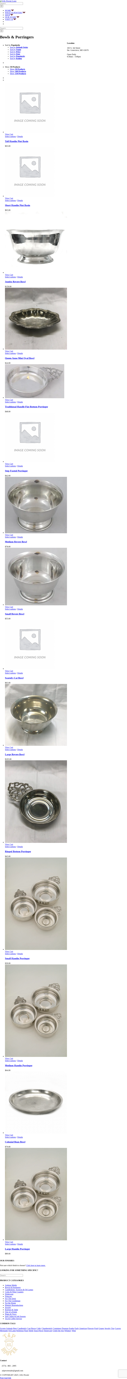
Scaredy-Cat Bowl (14, 678)
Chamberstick (47, 1328)
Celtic (38, 1328)
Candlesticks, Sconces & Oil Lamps (19, 1290)
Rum (26, 1331)
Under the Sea (58, 1331)
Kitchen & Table (11, 1310)
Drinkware (9, 1294)
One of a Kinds (11, 1312)
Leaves (118, 1328)
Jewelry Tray (110, 1328)
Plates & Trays (10, 1314)
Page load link (5, 1378)
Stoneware (48, 1331)
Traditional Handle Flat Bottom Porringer (26, 406)
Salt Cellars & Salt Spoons (15, 1316)
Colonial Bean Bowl (15, 1142)
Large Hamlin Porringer (17, 1249)
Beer (15, 1328)
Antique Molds (11, 1285)
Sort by (19, 47)
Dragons (65, 1328)
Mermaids (4, 1331)
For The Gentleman (12, 1301)
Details (20, 136)
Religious (20, 1331)
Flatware (8, 1296)
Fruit (96, 1328)
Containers (57, 1328)
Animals (9, 1328)
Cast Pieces (31, 1328)
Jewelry (8, 1307)
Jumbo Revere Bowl (15, 281)
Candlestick (22, 1328)
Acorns (3, 1328)
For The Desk (10, 1299)
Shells (31, 1331)
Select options (10, 136)
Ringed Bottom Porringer (18, 851)
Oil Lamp (12, 1331)
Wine (74, 1331)
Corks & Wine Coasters (14, 1292)
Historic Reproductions (14, 1305)
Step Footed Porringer (16, 471)
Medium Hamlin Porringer (18, 1065)
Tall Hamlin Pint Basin (16, 141)
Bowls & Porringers (13, 1287)
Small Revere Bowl (14, 614)
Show (17, 69)
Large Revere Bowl (14, 754)
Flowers (90, 1328)
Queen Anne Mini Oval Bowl (19, 358)
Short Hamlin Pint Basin (17, 205)
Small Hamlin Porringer (17, 958)
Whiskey (67, 1331)
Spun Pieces (38, 1331)
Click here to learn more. (36, 1265)
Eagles (71, 1328)
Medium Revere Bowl (16, 541)
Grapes (101, 1328)
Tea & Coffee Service (13, 1319)
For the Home (10, 1303)
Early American (81, 1328)
